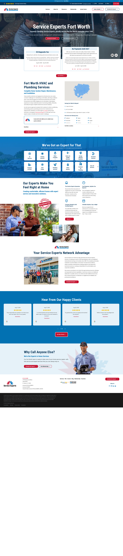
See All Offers (61, 75)
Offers (108, 3)
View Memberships (45, 366)
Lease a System (97, 9)
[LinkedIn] (113, 386)
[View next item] (65, 328)
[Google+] (115, 386)
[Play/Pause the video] (112, 55)
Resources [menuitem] (64, 9)
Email (42, 66)
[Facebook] (109, 386)
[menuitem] (6, 405)
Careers (101, 3)
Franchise (83, 378)
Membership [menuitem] (73, 9)
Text (37, 66)
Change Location (87, 3)
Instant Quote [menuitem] (83, 9)
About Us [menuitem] (56, 9)
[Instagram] (111, 386)
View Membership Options (68, 38)
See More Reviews (61, 334)
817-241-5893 (116, 3)
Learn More (66, 1)
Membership (77, 378)
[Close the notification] (119, 1)
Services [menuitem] (48, 9)
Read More (17, 316)
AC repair (45, 110)
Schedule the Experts (111, 9)
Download (48, 66)
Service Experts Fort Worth (77, 3)
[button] (116, 55)
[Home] (11, 9)
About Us (69, 219)
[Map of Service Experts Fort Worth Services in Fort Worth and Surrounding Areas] (82, 91)
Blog (73, 378)
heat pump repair (40, 112)
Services (62, 378)
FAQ (96, 3)
